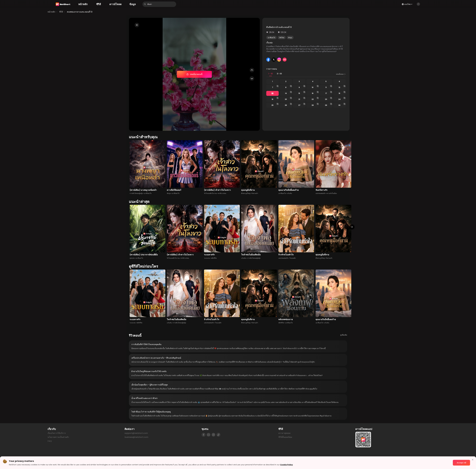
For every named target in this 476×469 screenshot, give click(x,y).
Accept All (461, 462)
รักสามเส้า (255, 193)
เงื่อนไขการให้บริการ (57, 433)
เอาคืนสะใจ (271, 38)
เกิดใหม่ (281, 38)
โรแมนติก (292, 258)
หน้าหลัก (51, 11)
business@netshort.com (136, 437)
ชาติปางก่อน (222, 193)
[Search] (145, 4)
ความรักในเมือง (332, 193)
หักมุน (290, 38)
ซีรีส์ (61, 11)
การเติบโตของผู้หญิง (136, 193)
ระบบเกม (207, 258)
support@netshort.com (136, 433)
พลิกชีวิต (214, 258)
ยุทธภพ (132, 258)
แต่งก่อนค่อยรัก (320, 193)
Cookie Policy (286, 464)
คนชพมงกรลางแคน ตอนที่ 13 (79, 11)
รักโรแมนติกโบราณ (210, 193)
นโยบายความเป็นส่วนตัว (58, 437)
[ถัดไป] (352, 227)
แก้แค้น (289, 193)
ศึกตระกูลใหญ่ (245, 193)
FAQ (50, 441)
